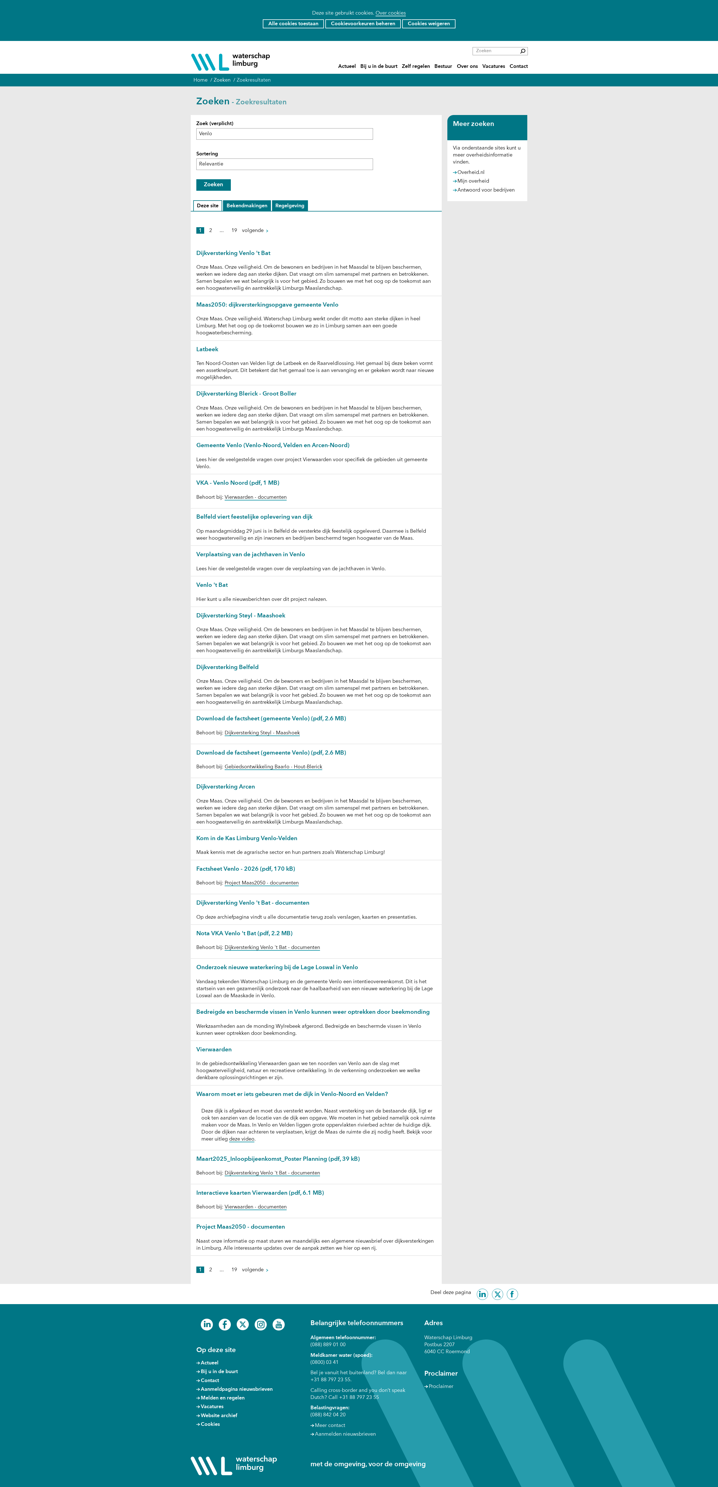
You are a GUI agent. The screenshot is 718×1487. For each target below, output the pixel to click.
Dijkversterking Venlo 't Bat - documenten (252, 903)
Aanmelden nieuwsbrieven (345, 1434)
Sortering (207, 154)
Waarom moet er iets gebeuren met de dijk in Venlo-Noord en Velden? (292, 1094)
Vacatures (493, 66)
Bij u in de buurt (378, 66)
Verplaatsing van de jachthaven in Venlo (250, 555)
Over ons (467, 66)
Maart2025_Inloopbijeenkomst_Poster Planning (278, 1159)
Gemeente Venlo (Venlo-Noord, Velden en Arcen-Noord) (272, 446)
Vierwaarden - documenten (256, 497)
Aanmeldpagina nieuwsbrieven (237, 1389)
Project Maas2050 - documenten (262, 883)
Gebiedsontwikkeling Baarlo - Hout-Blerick (273, 766)
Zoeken (213, 185)
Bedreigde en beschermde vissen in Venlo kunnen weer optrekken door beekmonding (313, 1012)
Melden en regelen (223, 1398)
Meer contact (330, 1425)
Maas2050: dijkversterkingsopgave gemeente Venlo (267, 305)
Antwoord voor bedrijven (486, 190)
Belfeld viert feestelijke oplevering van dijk (254, 517)
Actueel (347, 66)
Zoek (214, 123)
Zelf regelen (416, 66)
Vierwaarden (214, 1050)
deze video (241, 1139)
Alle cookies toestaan (293, 23)
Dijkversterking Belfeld (227, 667)
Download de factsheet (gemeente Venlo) (271, 719)
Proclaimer (441, 1386)
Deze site (209, 207)
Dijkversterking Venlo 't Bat (233, 253)
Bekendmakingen (246, 207)
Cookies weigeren (429, 23)
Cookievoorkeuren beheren (363, 23)
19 (234, 230)
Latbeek (207, 350)
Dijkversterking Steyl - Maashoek (240, 616)
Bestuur (443, 66)
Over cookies (391, 13)
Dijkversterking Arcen (225, 787)
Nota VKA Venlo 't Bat (244, 934)
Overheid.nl (471, 173)
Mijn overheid (473, 181)
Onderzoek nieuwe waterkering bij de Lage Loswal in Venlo (277, 968)
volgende (258, 230)
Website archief (219, 1415)
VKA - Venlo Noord (237, 483)
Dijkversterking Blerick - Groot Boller (246, 394)
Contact (519, 66)
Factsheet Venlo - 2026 (245, 869)
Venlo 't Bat (212, 585)
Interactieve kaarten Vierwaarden (260, 1193)
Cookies (210, 1424)
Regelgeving (289, 207)
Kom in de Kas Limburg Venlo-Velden (246, 839)
